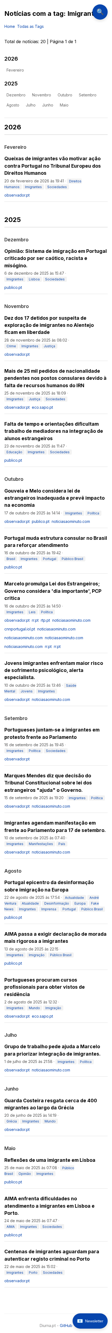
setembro (88, 95)
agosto (13, 105)
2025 (11, 83)
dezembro (16, 95)
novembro (41, 95)
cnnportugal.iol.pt (19, 629)
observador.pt (17, 195)
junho (47, 105)
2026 (11, 58)
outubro (65, 95)
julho (31, 105)
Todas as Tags (30, 26)
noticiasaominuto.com (71, 521)
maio (64, 105)
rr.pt (35, 620)
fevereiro (15, 70)
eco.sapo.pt (42, 407)
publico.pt (13, 287)
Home (9, 26)
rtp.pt (45, 620)
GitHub (66, 1325)
